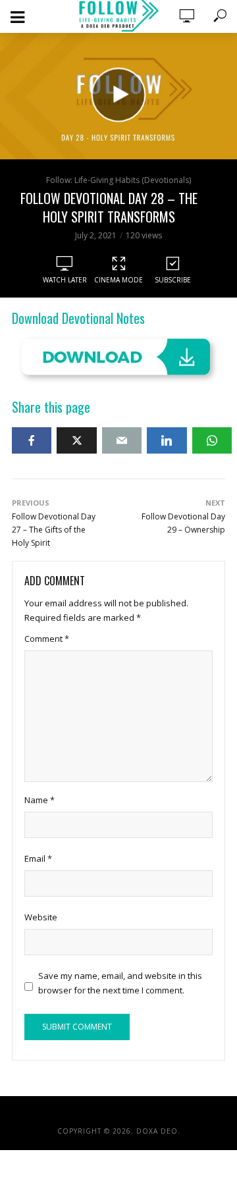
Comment (46, 638)
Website (40, 917)
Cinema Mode (118, 279)
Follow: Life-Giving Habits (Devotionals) (118, 180)
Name (39, 800)
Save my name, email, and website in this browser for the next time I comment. (120, 983)
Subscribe (173, 279)
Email (38, 858)
